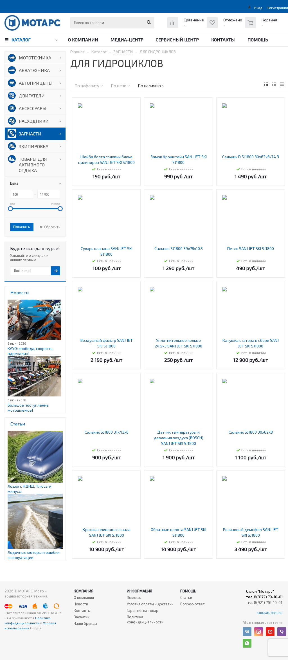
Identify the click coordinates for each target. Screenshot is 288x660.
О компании (83, 39)
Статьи (186, 597)
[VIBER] (281, 631)
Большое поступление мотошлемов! (28, 408)
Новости (81, 604)
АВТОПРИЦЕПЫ (36, 83)
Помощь (258, 39)
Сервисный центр (177, 39)
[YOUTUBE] (270, 631)
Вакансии (81, 617)
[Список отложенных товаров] (225, 27)
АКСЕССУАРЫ (32, 108)
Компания (83, 591)
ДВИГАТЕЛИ (32, 95)
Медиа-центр (127, 39)
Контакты (223, 39)
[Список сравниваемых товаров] (186, 27)
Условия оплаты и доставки (150, 604)
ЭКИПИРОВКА (33, 146)
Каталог (21, 39)
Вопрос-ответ (192, 604)
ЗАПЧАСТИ (30, 133)
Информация (139, 591)
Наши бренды (85, 623)
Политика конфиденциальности (145, 619)
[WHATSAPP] (247, 643)
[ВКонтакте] (247, 631)
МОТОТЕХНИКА (35, 57)
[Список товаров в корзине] (262, 25)
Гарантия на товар (142, 610)
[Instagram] (258, 631)
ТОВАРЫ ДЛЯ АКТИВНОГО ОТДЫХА (33, 164)
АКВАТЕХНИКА (34, 70)
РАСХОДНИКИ (34, 121)
